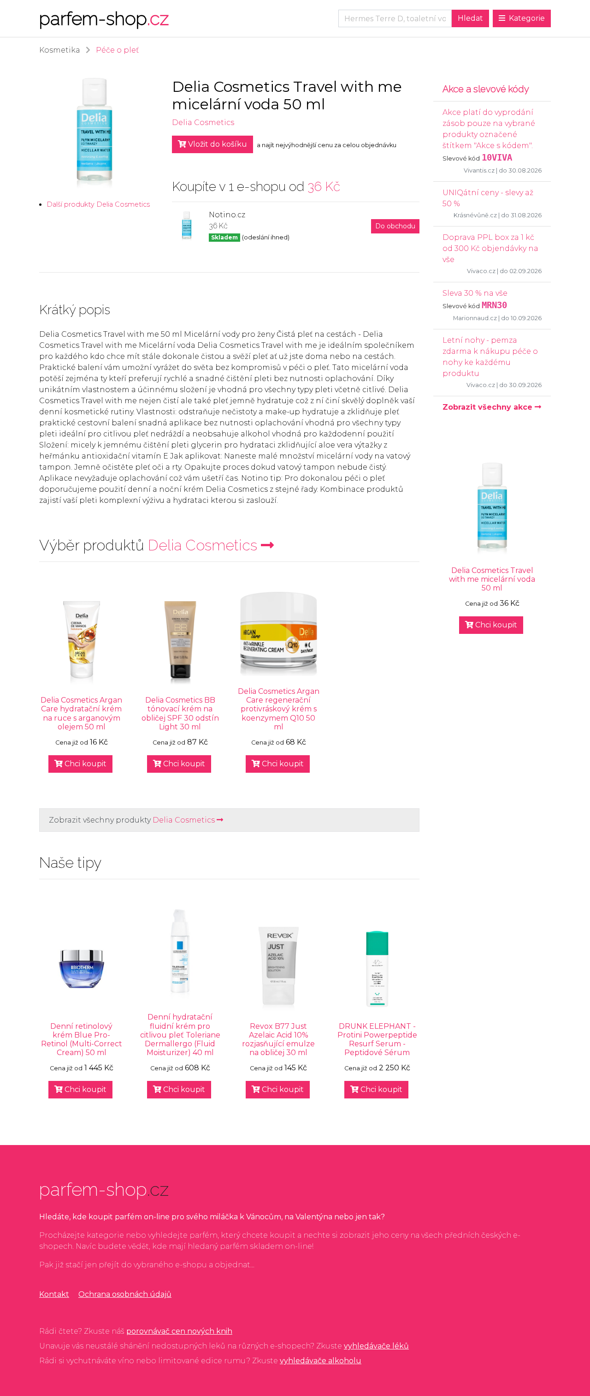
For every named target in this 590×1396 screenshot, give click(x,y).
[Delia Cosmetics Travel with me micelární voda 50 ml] (492, 509)
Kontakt (54, 1294)
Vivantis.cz (479, 170)
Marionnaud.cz (475, 318)
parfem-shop (104, 18)
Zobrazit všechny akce (488, 407)
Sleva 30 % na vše (474, 293)
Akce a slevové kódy (485, 89)
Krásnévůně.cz (475, 215)
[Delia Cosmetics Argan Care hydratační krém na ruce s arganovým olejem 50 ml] (82, 643)
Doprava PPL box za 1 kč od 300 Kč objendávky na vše (490, 248)
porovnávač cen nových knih (179, 1331)
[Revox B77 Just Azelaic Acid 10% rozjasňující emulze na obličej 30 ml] (279, 969)
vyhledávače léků (376, 1346)
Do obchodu (395, 226)
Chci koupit (84, 763)
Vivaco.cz (481, 271)
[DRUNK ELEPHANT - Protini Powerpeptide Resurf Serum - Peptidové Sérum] (377, 969)
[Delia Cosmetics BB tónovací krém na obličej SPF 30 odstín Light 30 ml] (180, 643)
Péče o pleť (117, 50)
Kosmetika (59, 50)
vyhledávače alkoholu (320, 1360)
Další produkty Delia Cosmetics (98, 204)
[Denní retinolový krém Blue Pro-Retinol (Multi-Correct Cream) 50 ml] (82, 969)
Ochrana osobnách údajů (124, 1294)
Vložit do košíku (216, 144)
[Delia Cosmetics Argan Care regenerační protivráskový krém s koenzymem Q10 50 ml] (279, 634)
